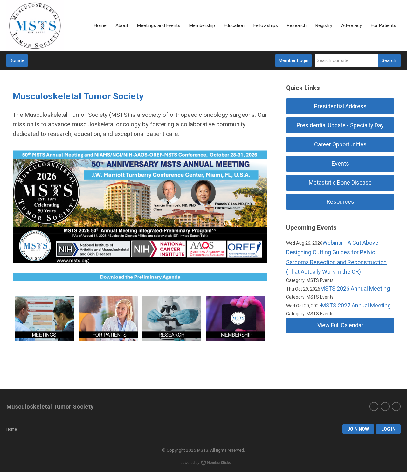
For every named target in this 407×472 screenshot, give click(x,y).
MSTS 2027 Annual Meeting (356, 305)
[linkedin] (396, 406)
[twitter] (373, 406)
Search (389, 60)
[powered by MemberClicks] (203, 463)
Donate (17, 60)
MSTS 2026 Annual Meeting (355, 288)
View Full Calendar (340, 325)
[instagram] (385, 406)
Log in (388, 429)
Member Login (293, 60)
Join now (358, 429)
